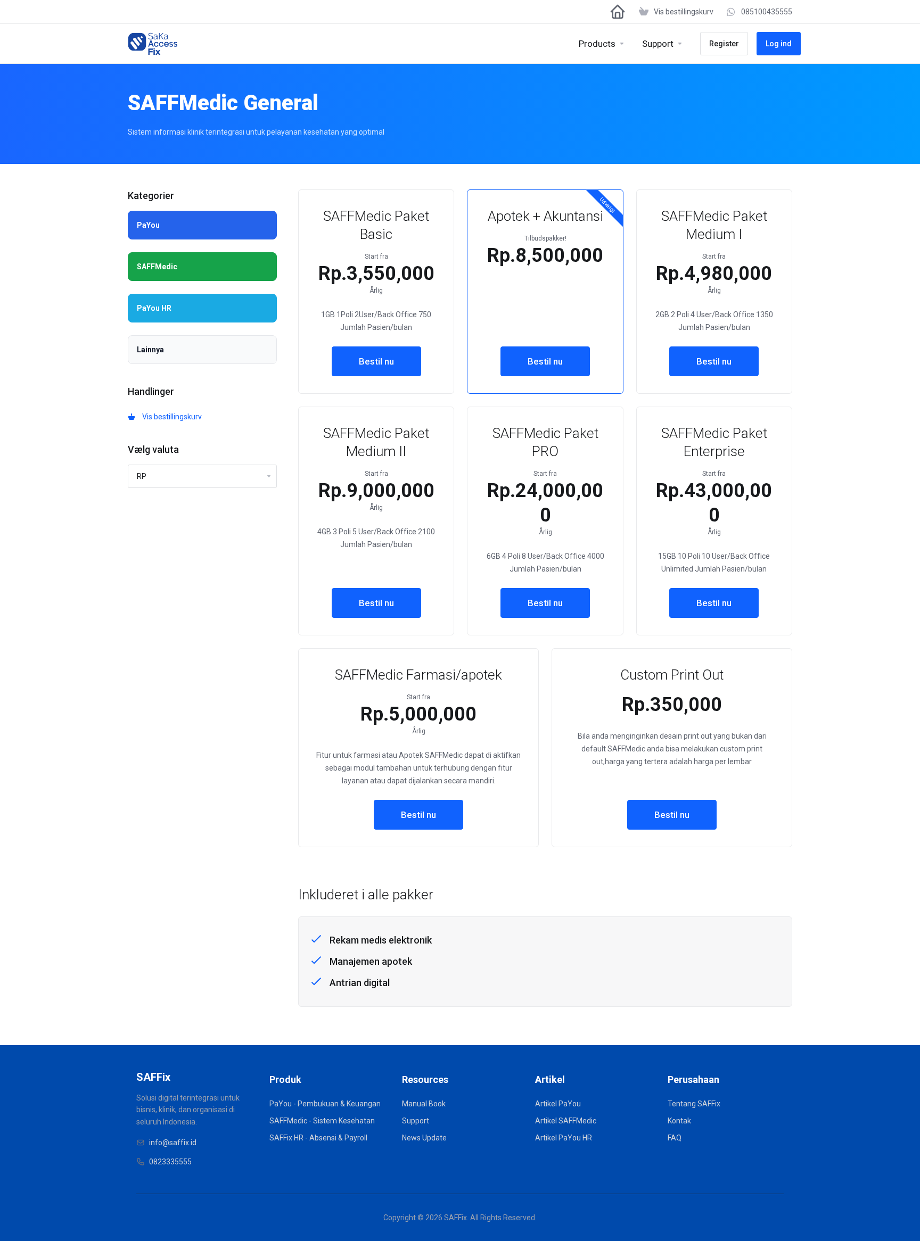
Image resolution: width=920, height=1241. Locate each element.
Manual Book (424, 1103)
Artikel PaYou (558, 1103)
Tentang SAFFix (694, 1103)
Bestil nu (376, 361)
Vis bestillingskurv (170, 416)
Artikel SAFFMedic (565, 1120)
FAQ (674, 1138)
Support (415, 1120)
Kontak (679, 1120)
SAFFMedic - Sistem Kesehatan (322, 1120)
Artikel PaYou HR (563, 1138)
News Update (424, 1138)
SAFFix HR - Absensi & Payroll (318, 1138)
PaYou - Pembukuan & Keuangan (325, 1103)
